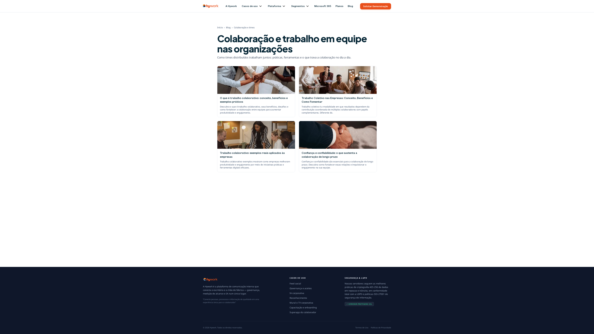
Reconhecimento (298, 297)
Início (220, 27)
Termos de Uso (361, 327)
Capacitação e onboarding (303, 307)
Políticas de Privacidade (381, 327)
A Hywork (231, 6)
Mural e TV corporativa (301, 302)
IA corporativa (297, 293)
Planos (339, 6)
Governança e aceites (301, 288)
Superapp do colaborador (303, 312)
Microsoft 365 (322, 6)
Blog (350, 6)
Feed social (295, 283)
